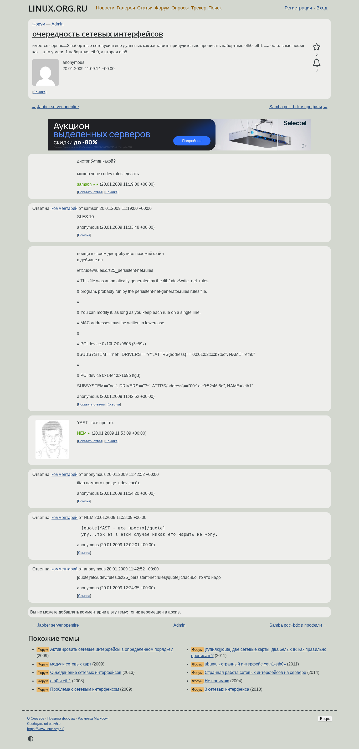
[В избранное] (316, 47)
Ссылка (39, 92)
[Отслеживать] (316, 63)
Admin (58, 24)
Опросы (180, 8)
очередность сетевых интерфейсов (97, 34)
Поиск (215, 8)
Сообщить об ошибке (43, 724)
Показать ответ (90, 192)
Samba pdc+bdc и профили (295, 107)
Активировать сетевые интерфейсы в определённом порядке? (111, 649)
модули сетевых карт (70, 664)
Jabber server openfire (58, 107)
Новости (105, 8)
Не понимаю (217, 681)
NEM (81, 433)
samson (84, 184)
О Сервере (35, 718)
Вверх (325, 719)
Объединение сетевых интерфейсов (85, 672)
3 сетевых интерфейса (227, 689)
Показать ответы (91, 404)
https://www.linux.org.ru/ (45, 729)
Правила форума (61, 718)
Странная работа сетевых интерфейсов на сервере (255, 672)
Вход (321, 8)
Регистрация (298, 8)
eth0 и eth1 (60, 681)
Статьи (144, 8)
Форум (162, 8)
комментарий (65, 208)
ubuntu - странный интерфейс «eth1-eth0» (245, 664)
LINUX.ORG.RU (58, 8)
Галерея (126, 8)
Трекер (198, 8)
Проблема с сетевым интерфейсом (84, 689)
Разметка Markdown (93, 718)
